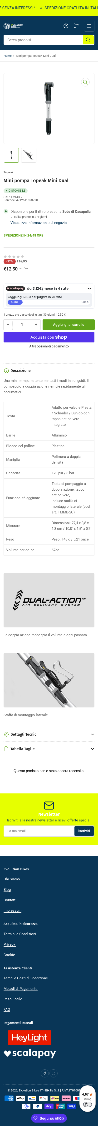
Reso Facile (13, 999)
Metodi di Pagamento (21, 988)
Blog (7, 889)
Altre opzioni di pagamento (49, 346)
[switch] (87, 1104)
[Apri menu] (89, 26)
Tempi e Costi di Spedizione (26, 978)
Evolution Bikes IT (31, 1090)
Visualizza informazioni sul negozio (38, 223)
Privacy (10, 944)
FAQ (7, 1009)
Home (8, 55)
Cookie (9, 955)
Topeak (9, 172)
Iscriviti (84, 831)
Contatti (10, 900)
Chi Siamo (12, 879)
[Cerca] (88, 40)
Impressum (12, 910)
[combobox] (49, 40)
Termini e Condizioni (20, 934)
